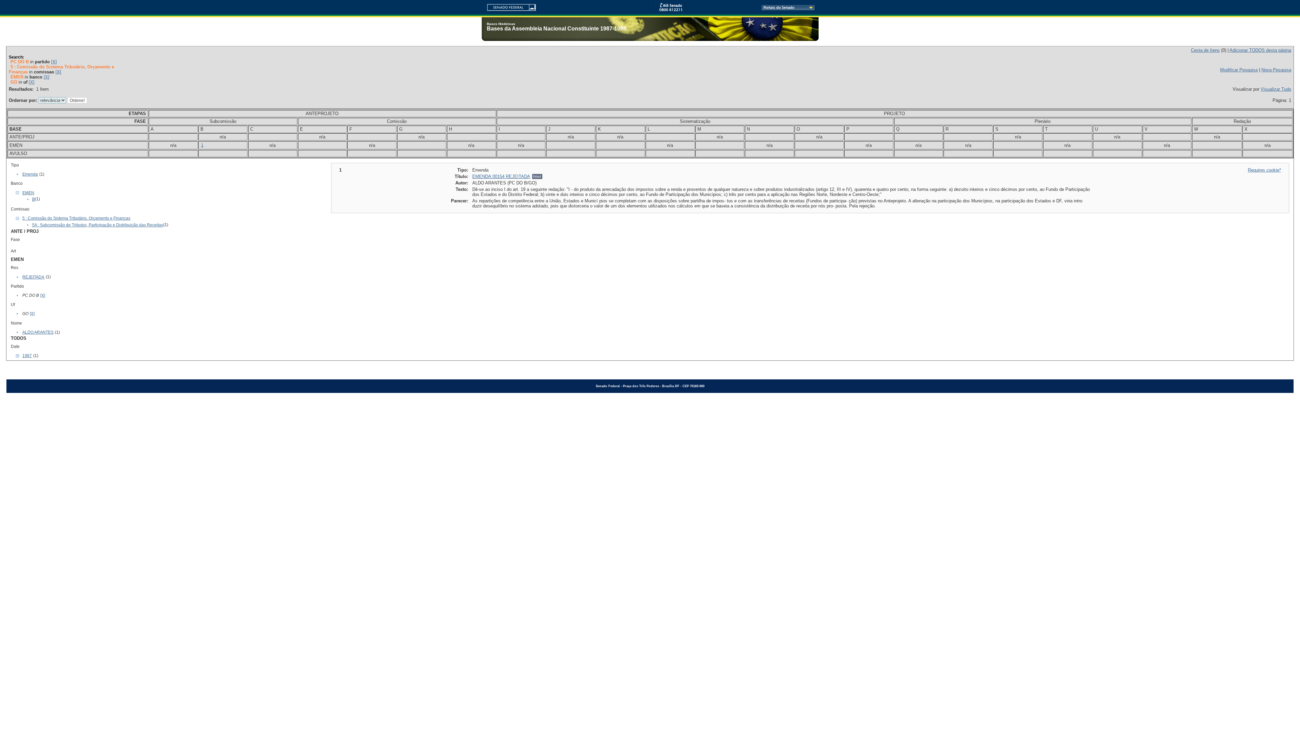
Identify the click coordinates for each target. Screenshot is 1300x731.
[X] (54, 61)
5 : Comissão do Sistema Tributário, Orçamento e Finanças (76, 218)
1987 (27, 355)
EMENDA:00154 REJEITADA (501, 176)
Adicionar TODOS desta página (1260, 50)
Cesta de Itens (1205, 50)
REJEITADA (33, 277)
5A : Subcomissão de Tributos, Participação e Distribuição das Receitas (97, 225)
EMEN (28, 193)
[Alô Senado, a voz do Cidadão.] (670, 10)
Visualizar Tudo (1276, 89)
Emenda (30, 174)
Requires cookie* (1264, 170)
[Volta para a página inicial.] (509, 6)
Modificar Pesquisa (1239, 69)
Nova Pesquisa (1276, 69)
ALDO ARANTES (37, 332)
